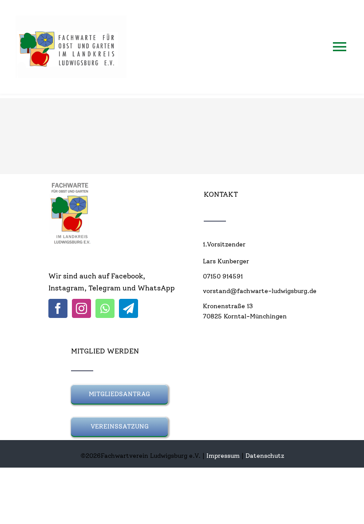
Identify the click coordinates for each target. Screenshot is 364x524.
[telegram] (128, 308)
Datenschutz (264, 456)
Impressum (223, 456)
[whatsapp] (105, 308)
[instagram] (81, 308)
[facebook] (57, 308)
